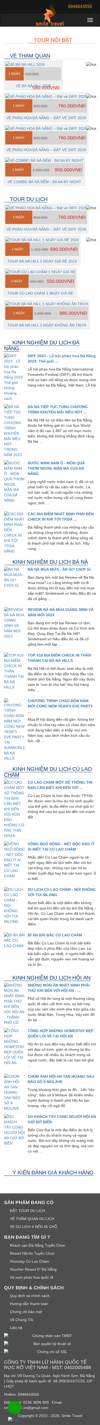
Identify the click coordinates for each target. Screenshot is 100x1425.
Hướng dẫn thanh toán (28, 1304)
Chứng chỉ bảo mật (25, 1312)
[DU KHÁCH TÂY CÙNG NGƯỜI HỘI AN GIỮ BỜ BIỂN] (14, 1130)
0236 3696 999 (36, 1402)
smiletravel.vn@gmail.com (26, 1408)
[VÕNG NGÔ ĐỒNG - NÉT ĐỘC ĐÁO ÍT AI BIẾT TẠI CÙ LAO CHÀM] (14, 860)
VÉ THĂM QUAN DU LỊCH (31, 1219)
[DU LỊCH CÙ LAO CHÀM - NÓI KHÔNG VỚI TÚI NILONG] (14, 905)
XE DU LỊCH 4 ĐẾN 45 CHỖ (33, 1227)
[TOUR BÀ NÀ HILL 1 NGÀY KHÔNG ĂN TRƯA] (46, 304)
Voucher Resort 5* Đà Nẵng (33, 1269)
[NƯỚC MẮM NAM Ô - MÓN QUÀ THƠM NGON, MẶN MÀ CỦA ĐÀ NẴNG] (14, 481)
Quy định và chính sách (29, 1296)
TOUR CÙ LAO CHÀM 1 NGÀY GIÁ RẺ (40, 293)
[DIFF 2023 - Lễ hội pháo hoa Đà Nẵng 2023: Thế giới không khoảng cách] (14, 377)
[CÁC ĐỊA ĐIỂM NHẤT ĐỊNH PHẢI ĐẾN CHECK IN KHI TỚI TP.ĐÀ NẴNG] (14, 532)
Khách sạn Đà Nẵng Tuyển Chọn (37, 1245)
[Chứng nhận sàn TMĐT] (50, 1335)
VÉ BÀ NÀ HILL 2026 (33, 86)
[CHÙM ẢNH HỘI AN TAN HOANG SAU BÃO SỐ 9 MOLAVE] (14, 1092)
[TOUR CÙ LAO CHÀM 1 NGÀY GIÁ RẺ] (40, 272)
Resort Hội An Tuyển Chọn (32, 1253)
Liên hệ (15, 1328)
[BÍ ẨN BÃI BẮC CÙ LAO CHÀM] (14, 940)
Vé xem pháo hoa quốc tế (31, 1277)
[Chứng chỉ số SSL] (50, 1351)
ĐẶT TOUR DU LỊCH (27, 1211)
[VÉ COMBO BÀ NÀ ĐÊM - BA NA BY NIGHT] (44, 160)
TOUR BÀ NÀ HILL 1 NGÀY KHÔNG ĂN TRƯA (46, 325)
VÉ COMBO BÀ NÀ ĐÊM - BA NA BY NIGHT (44, 182)
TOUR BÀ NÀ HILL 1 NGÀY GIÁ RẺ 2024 (42, 261)
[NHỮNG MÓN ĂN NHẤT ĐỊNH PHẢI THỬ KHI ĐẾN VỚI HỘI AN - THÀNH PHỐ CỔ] (14, 1004)
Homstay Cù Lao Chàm (29, 1261)
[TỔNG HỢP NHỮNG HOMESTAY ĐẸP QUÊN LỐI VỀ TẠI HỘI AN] (14, 1046)
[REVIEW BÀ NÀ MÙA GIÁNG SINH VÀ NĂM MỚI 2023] (14, 623)
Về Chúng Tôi (21, 1320)
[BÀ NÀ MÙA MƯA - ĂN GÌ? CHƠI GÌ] (14, 577)
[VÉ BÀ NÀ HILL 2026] (33, 64)
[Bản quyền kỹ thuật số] (50, 1343)
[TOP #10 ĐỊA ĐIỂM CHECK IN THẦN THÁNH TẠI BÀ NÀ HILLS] (14, 671)
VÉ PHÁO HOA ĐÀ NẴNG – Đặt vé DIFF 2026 (46, 118)
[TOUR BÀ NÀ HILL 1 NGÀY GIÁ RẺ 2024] (42, 240)
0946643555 (28, 1394)
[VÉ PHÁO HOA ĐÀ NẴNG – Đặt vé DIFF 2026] (46, 96)
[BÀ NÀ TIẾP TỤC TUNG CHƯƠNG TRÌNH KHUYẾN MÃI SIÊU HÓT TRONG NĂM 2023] (14, 430)
